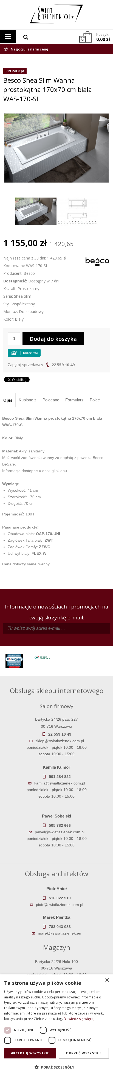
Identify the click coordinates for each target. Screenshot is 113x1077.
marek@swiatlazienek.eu (59, 933)
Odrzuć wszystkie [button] (83, 1053)
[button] (56, 1067)
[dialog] (56, 1025)
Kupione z (27, 400)
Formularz (74, 400)
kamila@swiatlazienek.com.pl (59, 783)
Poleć (95, 400)
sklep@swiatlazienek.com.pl (59, 741)
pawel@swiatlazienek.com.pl (59, 832)
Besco (29, 273)
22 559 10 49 (63, 364)
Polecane (51, 400)
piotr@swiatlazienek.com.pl (59, 904)
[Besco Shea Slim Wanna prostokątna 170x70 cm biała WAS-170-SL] (56, 117)
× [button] (107, 980)
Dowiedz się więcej (79, 1018)
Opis (7, 400)
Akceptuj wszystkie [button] (30, 1053)
